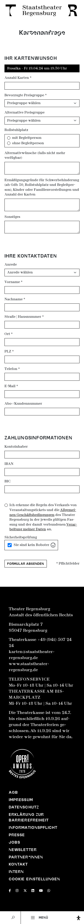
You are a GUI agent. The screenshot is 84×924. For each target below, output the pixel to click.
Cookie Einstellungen (34, 879)
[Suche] (13, 917)
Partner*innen (26, 857)
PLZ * (9, 351)
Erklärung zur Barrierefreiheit (28, 817)
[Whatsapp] (48, 890)
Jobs (14, 842)
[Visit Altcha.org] (53, 545)
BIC (7, 481)
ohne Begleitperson (28, 143)
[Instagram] (17, 890)
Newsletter (23, 849)
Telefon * (12, 369)
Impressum (21, 799)
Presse (17, 835)
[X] (25, 890)
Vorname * (13, 282)
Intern (16, 871)
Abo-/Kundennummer (23, 404)
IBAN (8, 464)
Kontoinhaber (16, 447)
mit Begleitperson (26, 138)
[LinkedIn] (32, 890)
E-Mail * (11, 386)
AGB (13, 792)
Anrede (10, 264)
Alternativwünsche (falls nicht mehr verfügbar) (34, 155)
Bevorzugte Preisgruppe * (25, 95)
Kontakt (18, 864)
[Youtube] (41, 890)
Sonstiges (12, 217)
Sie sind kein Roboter (31, 545)
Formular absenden (25, 563)
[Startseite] (42, 10)
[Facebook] (10, 890)
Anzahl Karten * (17, 78)
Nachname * (14, 299)
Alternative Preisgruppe (24, 112)
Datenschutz (24, 807)
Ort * (8, 334)
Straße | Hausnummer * (24, 317)
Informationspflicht (33, 827)
